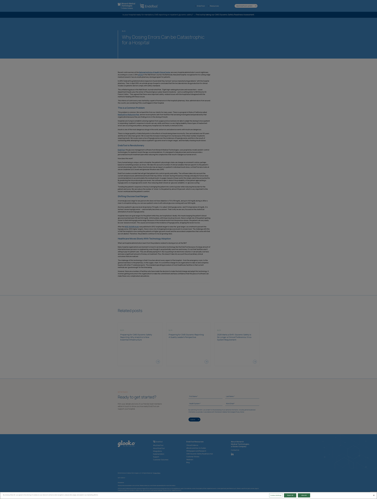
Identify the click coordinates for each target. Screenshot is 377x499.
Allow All (304, 495)
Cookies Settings (275, 495)
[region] (188, 495)
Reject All (290, 495)
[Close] (374, 495)
